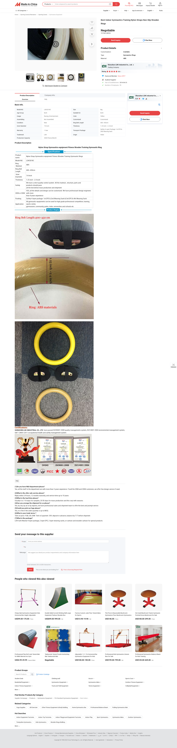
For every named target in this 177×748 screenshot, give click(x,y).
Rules (161, 10)
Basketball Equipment (22, 682)
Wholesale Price (91, 733)
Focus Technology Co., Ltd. (75, 740)
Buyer (115, 10)
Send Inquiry (115, 40)
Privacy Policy (119, 740)
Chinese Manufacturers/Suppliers (64, 733)
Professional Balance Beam (99, 707)
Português (54, 735)
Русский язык (70, 735)
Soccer (90, 678)
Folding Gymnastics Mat (120, 707)
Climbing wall (56, 678)
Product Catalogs (43, 674)
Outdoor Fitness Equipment (134, 682)
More (16, 726)
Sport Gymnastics (102, 717)
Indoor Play (88, 717)
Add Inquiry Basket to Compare (56, 86)
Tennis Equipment (94, 686)
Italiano (78, 735)
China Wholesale (80, 733)
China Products (48, 733)
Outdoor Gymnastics (134, 717)
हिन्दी (116, 735)
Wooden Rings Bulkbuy (58, 722)
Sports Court (129, 678)
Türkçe (128, 735)
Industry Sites (101, 733)
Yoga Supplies (20, 707)
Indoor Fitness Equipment (23, 686)
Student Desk (19, 678)
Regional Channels (113, 733)
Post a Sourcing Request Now (71, 570)
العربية (99, 735)
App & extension (137, 10)
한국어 (105, 735)
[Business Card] (159, 104)
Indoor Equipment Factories (25, 717)
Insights (140, 733)
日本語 (111, 735)
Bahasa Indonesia (145, 735)
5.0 (136, 99)
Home (16, 14)
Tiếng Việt (135, 735)
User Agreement (100, 740)
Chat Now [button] (148, 40)
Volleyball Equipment (132, 686)
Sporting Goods (42, 14)
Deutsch (85, 735)
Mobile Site (133, 733)
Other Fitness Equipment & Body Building (55, 707)
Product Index (124, 733)
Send (30, 569)
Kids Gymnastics (41, 722)
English (41, 735)
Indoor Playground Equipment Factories (68, 717)
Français (61, 735)
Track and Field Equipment (60, 686)
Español (47, 735)
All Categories (22, 10)
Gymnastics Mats (94, 682)
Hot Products (38, 733)
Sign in (160, 5)
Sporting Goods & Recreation (28, 14)
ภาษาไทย (122, 735)
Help (125, 10)
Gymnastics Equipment (55, 14)
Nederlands (92, 735)
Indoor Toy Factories (44, 717)
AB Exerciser (33, 707)
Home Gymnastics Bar (79, 707)
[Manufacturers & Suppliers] (26, 4)
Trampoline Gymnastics (23, 722)
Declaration (110, 740)
